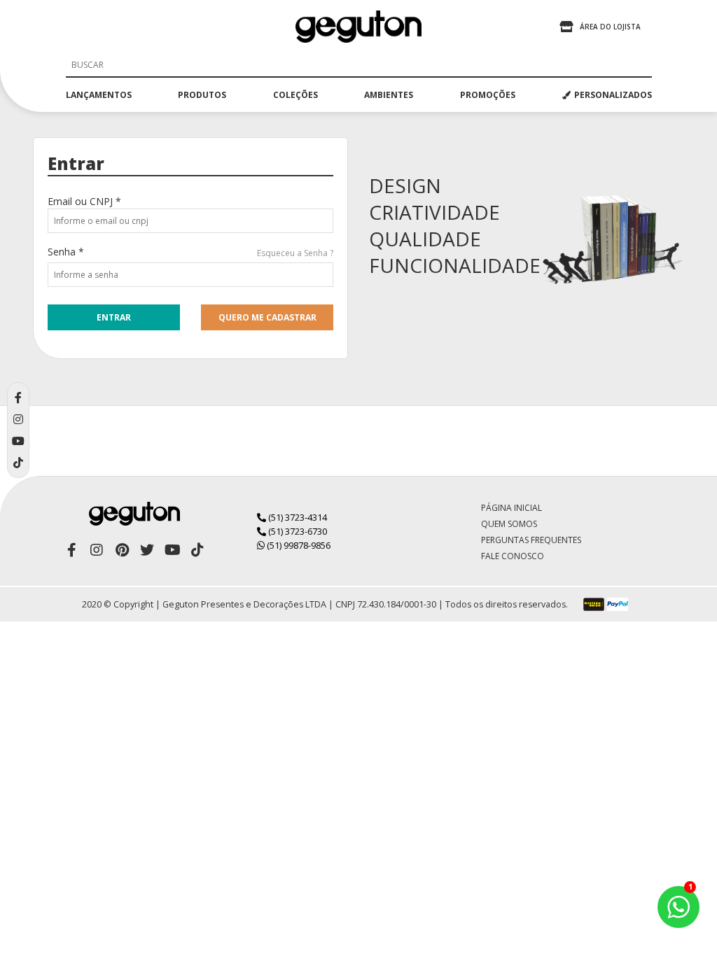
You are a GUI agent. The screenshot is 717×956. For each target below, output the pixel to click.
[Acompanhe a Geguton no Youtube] (172, 550)
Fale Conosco (512, 556)
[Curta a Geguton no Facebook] (71, 550)
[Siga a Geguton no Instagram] (96, 550)
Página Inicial (511, 508)
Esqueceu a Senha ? (295, 253)
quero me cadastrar (267, 317)
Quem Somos (509, 524)
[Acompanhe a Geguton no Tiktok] (197, 550)
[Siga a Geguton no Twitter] (147, 550)
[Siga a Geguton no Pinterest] (121, 550)
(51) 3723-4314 (296, 517)
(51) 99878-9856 (297, 545)
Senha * (66, 251)
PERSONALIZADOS (613, 95)
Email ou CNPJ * (84, 201)
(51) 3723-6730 (296, 531)
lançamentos (99, 95)
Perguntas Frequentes (531, 540)
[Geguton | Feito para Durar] (358, 26)
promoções (487, 95)
